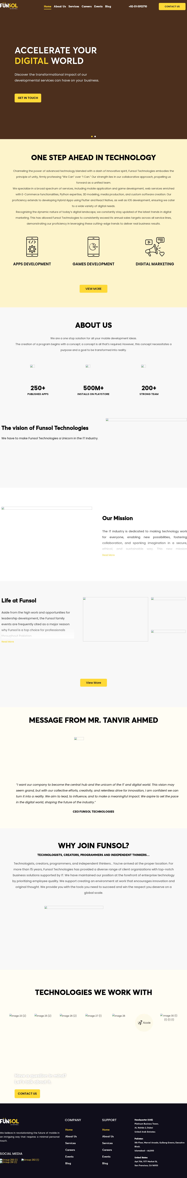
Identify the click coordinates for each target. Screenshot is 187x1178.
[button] (92, 136)
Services (74, 6)
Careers (86, 6)
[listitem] (161, 1126)
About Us (60, 6)
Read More (108, 555)
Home (47, 6)
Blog (108, 6)
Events (98, 6)
